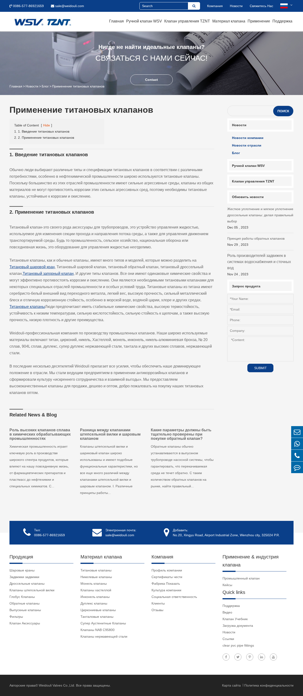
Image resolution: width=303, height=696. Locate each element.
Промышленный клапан (241, 578)
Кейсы (227, 585)
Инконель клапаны (95, 597)
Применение (259, 21)
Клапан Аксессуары (24, 623)
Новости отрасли (246, 145)
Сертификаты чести (167, 577)
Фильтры (16, 616)
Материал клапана (228, 21)
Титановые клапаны (27, 307)
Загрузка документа (238, 625)
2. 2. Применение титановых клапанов (44, 137)
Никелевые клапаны (96, 577)
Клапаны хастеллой (95, 590)
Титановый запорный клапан (48, 274)
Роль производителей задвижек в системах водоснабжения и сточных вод (259, 265)
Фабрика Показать (166, 583)
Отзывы (157, 610)
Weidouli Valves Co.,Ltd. (57, 685)
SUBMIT (260, 368)
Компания (215, 6)
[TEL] (297, 455)
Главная (116, 21)
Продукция (21, 556)
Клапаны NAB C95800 (97, 630)
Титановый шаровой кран (32, 267)
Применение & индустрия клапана (251, 560)
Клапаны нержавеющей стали (103, 636)
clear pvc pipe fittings (238, 645)
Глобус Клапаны (22, 597)
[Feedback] (297, 467)
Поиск (283, 111)
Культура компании (166, 590)
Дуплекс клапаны (93, 603)
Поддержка (282, 21)
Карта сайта (232, 685)
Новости (236, 6)
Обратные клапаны (24, 603)
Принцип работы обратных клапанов (256, 241)
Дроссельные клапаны (27, 583)
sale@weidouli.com (69, 6)
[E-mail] (297, 432)
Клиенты (158, 603)
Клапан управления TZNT (187, 21)
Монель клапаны (93, 583)
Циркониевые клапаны (98, 610)
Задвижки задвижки (24, 577)
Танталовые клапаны (96, 616)
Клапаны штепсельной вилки (31, 590)
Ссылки (228, 639)
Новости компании (247, 138)
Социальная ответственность (174, 597)
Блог (45, 86)
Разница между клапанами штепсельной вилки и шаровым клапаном (110, 434)
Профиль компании (167, 570)
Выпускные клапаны (25, 610)
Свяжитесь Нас (261, 6)
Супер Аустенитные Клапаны (103, 623)
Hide (46, 125)
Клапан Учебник (235, 619)
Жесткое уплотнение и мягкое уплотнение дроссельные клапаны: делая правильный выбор (260, 218)
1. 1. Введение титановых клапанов (41, 131)
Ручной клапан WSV (144, 21)
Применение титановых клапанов (78, 86)
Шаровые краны (22, 570)
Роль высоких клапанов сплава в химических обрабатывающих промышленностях (40, 434)
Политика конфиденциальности (269, 685)
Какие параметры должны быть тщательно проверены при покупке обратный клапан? (181, 434)
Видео (227, 612)
